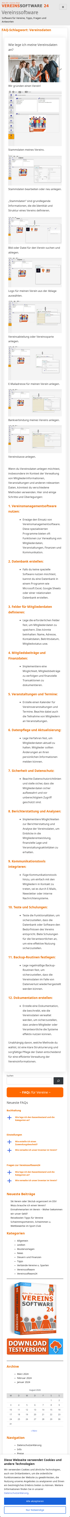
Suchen (10, 1075)
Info (19, 1449)
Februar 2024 (24, 1378)
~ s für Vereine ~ (35, 1092)
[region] (35, 1485)
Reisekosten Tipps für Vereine (27, 1217)
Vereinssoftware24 (27, 1273)
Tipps (20, 1261)
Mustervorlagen (26, 1249)
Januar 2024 (23, 1382)
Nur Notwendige (35, 1509)
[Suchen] (58, 1080)
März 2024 (22, 1373)
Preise (20, 1453)
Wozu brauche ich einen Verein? (28, 1205)
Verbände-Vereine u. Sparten (33, 1265)
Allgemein (22, 1240)
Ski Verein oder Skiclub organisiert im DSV (33, 1201)
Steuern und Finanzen (29, 1257)
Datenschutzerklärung (16, 1493)
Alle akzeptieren (35, 1501)
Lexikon (21, 1244)
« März (34, 1430)
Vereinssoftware (20, 12)
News (20, 1253)
